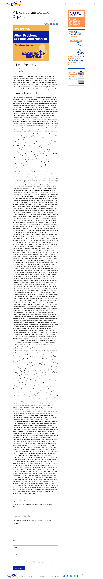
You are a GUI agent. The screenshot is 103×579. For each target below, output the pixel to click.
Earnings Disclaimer (42, 576)
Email (15, 547)
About (23, 576)
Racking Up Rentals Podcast (20, 504)
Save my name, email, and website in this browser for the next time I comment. (34, 563)
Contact (30, 576)
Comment (16, 523)
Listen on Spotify (18, 71)
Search (84, 575)
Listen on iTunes (17, 69)
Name (15, 540)
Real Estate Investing (33, 504)
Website (15, 555)
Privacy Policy (56, 576)
